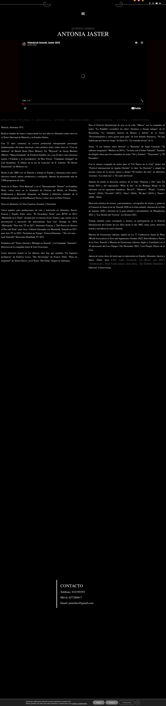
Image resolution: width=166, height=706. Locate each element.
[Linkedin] (160, 3)
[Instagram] (153, 3)
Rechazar (112, 702)
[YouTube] (156, 3)
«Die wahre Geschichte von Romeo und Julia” (138, 259)
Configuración (126, 702)
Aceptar (98, 702)
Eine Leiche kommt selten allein (121, 263)
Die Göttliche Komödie (151, 263)
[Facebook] (149, 3)
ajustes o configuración (79, 704)
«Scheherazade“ (96, 263)
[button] (83, 13)
